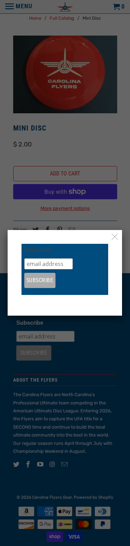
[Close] (115, 237)
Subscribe (37, 250)
